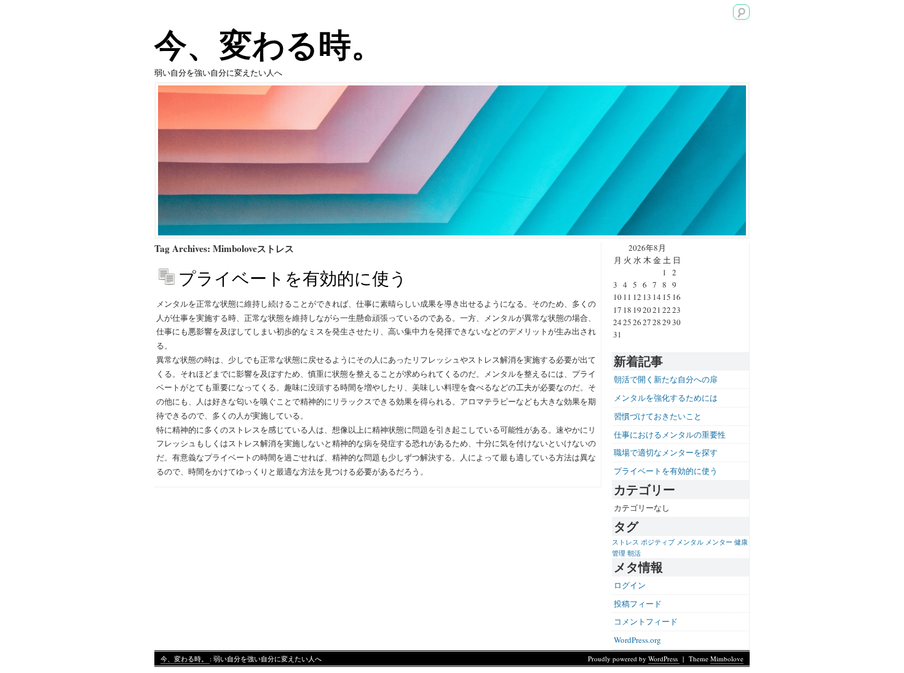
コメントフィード (646, 621)
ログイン (630, 585)
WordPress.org (637, 639)
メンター (718, 542)
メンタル (690, 542)
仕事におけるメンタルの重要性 (670, 434)
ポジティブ (658, 542)
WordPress (664, 658)
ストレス (625, 542)
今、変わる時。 (269, 44)
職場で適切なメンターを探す (666, 452)
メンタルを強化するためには (666, 397)
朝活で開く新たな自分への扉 (666, 379)
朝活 (634, 553)
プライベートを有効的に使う (292, 277)
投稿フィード (638, 603)
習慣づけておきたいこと (658, 416)
